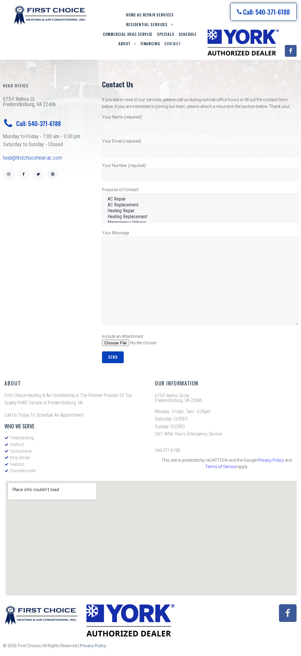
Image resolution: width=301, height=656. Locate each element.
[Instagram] (8, 174)
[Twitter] (38, 174)
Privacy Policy (271, 460)
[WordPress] (52, 174)
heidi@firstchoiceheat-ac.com (32, 158)
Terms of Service (221, 466)
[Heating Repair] (201, 211)
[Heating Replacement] (201, 217)
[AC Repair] (201, 199)
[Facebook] (291, 51)
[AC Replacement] (201, 205)
